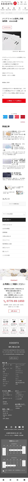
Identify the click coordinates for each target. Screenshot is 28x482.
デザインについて (7, 224)
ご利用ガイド (19, 393)
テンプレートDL (19, 397)
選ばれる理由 (8, 9)
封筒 (4, 371)
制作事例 (14, 9)
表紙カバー (18, 366)
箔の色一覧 (5, 413)
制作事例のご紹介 (7, 243)
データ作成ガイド (20, 395)
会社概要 (8, 433)
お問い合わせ (14, 311)
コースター (5, 375)
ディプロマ (18, 368)
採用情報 (18, 408)
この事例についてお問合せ (14, 100)
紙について (5, 251)
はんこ (17, 378)
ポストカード (6, 381)
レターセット (6, 373)
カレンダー (5, 383)
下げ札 (4, 377)
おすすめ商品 (6, 228)
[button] (24, 214)
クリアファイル (7, 27)
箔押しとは (5, 411)
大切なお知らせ (7, 236)
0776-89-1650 (15, 301)
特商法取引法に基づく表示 (16, 433)
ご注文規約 (21, 435)
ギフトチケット (19, 370)
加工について (6, 247)
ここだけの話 (6, 255)
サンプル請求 (25, 9)
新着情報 (5, 232)
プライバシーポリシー (9, 435)
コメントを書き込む (14, 203)
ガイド (19, 9)
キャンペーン (6, 240)
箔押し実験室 (6, 418)
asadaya (6, 3)
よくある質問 (19, 398)
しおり (4, 385)
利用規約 (16, 435)
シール (17, 376)
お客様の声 (5, 403)
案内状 (4, 379)
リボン (17, 374)
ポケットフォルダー (20, 364)
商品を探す (3, 9)
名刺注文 (15, 3)
